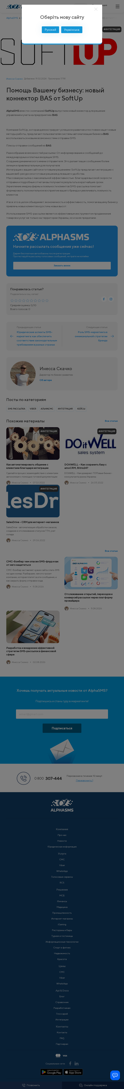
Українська (71, 29)
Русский (50, 29)
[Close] (96, 9)
